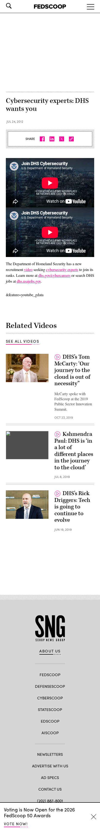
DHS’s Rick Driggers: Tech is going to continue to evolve (72, 507)
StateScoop (50, 709)
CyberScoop (50, 697)
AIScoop (50, 732)
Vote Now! (16, 823)
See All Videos (22, 341)
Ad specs (50, 777)
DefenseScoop (50, 686)
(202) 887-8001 (50, 800)
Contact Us (50, 789)
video (28, 269)
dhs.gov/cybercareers (54, 275)
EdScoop (50, 721)
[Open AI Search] (15, 6)
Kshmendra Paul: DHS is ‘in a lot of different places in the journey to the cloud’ (73, 451)
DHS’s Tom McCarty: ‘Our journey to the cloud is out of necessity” (72, 370)
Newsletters (50, 754)
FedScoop (50, 674)
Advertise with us (50, 765)
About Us (50, 651)
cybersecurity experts (62, 269)
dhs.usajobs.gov (29, 281)
